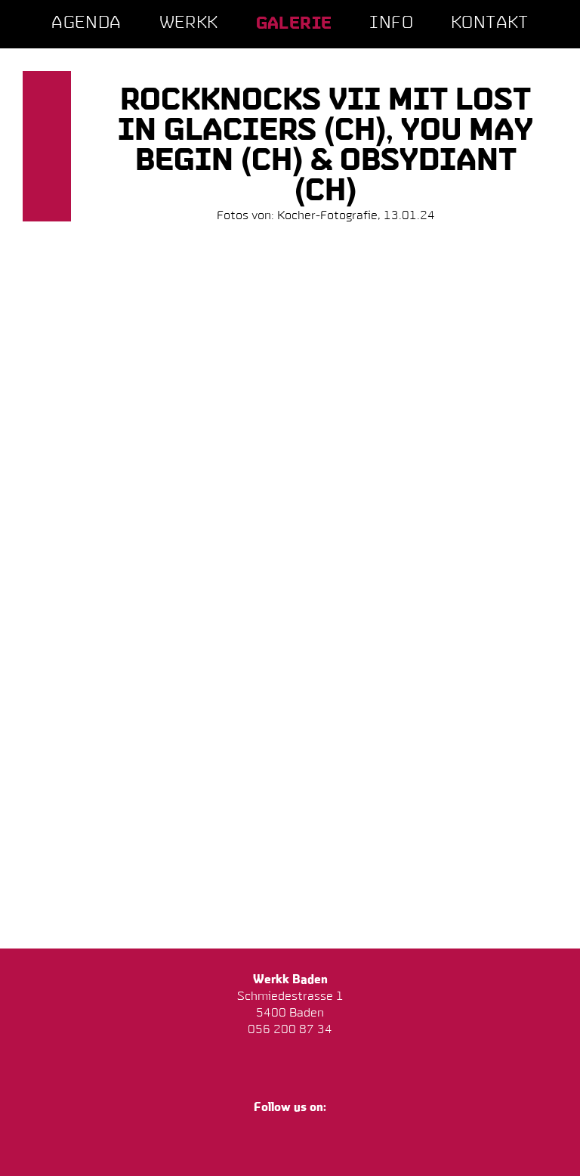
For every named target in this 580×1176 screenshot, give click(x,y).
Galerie (294, 24)
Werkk (188, 24)
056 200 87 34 (290, 1030)
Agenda (86, 24)
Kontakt (490, 24)
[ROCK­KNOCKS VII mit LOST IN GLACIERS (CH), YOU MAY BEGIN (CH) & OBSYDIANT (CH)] (147, 295)
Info (391, 24)
